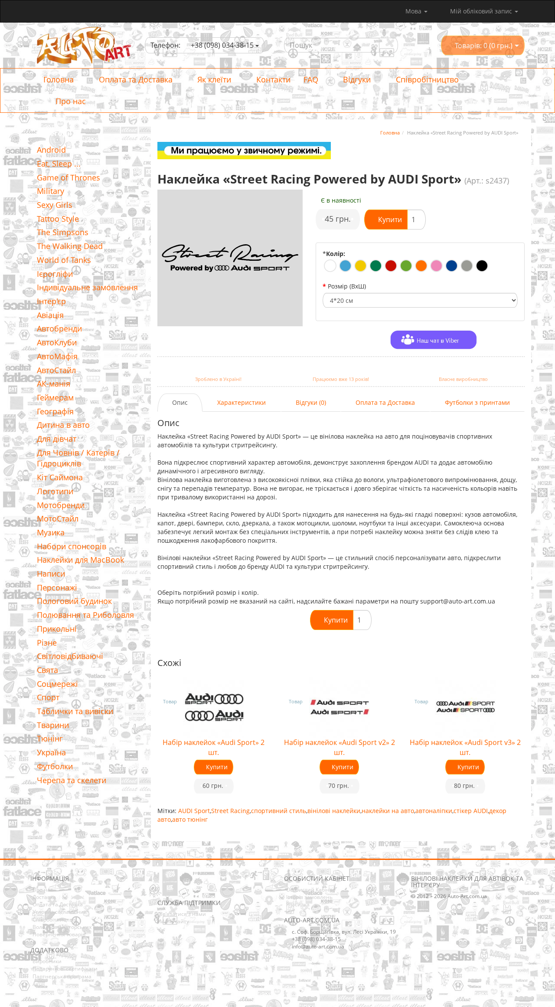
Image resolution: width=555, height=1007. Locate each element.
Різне (47, 642)
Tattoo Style (58, 218)
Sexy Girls (54, 205)
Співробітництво (426, 79)
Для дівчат (56, 438)
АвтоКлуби (57, 342)
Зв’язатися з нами (183, 914)
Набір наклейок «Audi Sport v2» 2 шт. (339, 747)
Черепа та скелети (71, 780)
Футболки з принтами (477, 402)
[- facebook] (163, 886)
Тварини (53, 725)
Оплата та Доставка (135, 79)
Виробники (47, 961)
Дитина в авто (63, 425)
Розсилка (298, 904)
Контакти (272, 79)
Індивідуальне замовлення (87, 287)
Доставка (44, 897)
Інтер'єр (51, 301)
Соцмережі (57, 684)
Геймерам (55, 397)
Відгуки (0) (311, 402)
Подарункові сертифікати (65, 968)
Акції (39, 983)
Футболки (55, 766)
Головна (58, 79)
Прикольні (57, 628)
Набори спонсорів (71, 546)
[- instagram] (177, 886)
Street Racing (230, 811)
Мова (414, 11)
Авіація (50, 315)
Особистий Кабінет (310, 889)
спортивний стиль (278, 811)
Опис (180, 402)
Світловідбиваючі (70, 656)
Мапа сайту (174, 921)
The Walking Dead (70, 246)
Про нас (69, 101)
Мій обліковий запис (481, 11)
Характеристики (241, 402)
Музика (51, 532)
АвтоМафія (57, 356)
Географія (55, 411)
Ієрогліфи (55, 274)
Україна (51, 752)
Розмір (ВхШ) (347, 286)
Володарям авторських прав (69, 927)
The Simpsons (62, 232)
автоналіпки (433, 811)
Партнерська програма (62, 976)
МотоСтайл (57, 518)
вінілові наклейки (333, 811)
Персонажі (57, 587)
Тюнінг (50, 738)
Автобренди (59, 328)
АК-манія (53, 383)
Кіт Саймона (60, 477)
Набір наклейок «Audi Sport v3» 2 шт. (465, 747)
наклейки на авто (388, 811)
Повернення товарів (59, 934)
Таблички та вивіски (75, 711)
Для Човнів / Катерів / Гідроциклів (78, 458)
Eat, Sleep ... (59, 163)
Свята (47, 670)
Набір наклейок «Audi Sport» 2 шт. (213, 747)
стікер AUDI (471, 811)
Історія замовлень (309, 897)
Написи (51, 573)
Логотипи (55, 491)
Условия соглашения (60, 911)
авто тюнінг (190, 819)
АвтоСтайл (56, 370)
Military (50, 191)
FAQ (311, 79)
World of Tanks (64, 260)
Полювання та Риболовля (85, 615)
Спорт (48, 697)
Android (51, 149)
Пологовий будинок (74, 601)
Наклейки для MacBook (80, 559)
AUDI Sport (194, 811)
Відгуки (356, 79)
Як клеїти (213, 79)
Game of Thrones (68, 177)
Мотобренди (61, 505)
